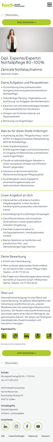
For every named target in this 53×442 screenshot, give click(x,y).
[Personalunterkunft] (26, 336)
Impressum (45, 436)
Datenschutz (32, 436)
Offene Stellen (11, 15)
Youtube (38, 426)
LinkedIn (5, 426)
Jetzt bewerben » (26, 22)
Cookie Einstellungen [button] (16, 436)
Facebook (27, 426)
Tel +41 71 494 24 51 (9, 380)
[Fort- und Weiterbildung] (49, 336)
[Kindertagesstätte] (4, 336)
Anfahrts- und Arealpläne (12, 413)
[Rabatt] (15, 336)
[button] (49, 5)
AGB (3, 436)
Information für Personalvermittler (13, 344)
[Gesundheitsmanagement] (38, 336)
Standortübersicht (9, 409)
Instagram (16, 426)
